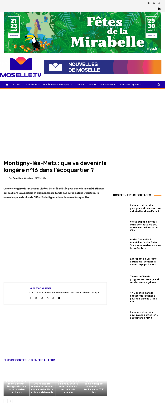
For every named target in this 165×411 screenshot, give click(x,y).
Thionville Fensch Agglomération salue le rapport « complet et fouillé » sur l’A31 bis (94, 385)
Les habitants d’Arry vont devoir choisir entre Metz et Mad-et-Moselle (42, 388)
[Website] (53, 297)
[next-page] (11, 401)
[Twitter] (154, 3)
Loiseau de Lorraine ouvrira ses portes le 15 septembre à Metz (144, 315)
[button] (158, 84)
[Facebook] (143, 3)
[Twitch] (42, 297)
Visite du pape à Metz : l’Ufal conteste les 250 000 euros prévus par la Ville (144, 226)
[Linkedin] (159, 9)
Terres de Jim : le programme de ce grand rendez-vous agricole (144, 279)
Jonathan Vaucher (23, 178)
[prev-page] (6, 401)
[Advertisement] (55, 335)
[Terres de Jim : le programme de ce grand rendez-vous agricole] (120, 279)
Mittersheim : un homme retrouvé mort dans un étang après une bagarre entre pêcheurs (16, 385)
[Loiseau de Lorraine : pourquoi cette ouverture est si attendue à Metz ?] (120, 207)
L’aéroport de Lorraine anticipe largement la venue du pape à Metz (143, 261)
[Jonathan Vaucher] (6, 178)
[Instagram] (148, 3)
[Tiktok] (159, 3)
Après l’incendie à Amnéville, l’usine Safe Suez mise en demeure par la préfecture (145, 244)
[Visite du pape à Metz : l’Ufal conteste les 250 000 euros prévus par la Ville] (120, 225)
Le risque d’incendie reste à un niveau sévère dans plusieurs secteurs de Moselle (68, 385)
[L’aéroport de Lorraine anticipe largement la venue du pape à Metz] (120, 261)
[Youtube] (59, 297)
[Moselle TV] (20, 67)
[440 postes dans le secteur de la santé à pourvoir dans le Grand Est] (120, 296)
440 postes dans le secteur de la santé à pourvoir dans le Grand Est (143, 297)
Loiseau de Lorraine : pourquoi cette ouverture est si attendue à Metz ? (145, 208)
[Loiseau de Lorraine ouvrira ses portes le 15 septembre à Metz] (120, 314)
